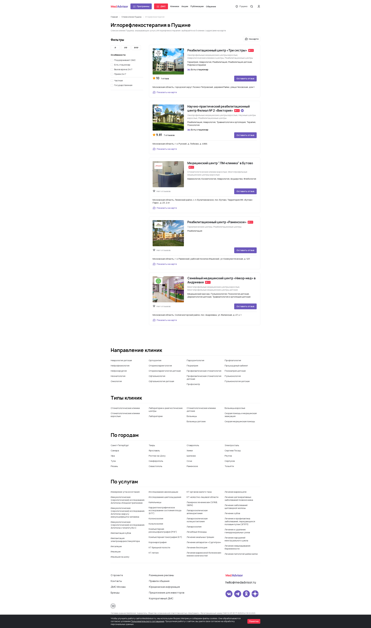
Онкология (116, 381)
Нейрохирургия (119, 370)
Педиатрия (192, 365)
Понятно (254, 621)
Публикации (197, 6)
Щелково (191, 455)
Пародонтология (195, 360)
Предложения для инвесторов (166, 592)
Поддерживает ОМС (125, 60)
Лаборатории (156, 416)
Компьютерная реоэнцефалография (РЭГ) (163, 530)
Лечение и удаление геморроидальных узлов (237, 531)
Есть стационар (122, 64)
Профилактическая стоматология (204, 370)
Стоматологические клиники (125, 408)
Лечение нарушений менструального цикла (236, 539)
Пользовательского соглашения (147, 621)
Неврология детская (121, 360)
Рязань (114, 466)
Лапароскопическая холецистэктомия (197, 520)
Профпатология (233, 360)
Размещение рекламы (161, 575)
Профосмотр (193, 384)
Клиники (174, 6)
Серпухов (230, 461)
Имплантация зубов (121, 533)
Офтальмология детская (161, 381)
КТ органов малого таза (199, 491)
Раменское (192, 466)
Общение (211, 6)
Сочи (189, 461)
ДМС (163, 6)
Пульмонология (233, 376)
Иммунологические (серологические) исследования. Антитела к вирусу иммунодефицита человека (128, 512)
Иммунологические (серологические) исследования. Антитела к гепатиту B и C (128, 525)
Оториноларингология (160, 365)
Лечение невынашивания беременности (237, 547)
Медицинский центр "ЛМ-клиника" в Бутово (220, 163)
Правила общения (159, 581)
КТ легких (154, 552)
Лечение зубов (232, 513)
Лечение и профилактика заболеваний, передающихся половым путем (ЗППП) (240, 521)
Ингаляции (116, 546)
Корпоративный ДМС (161, 598)
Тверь (152, 445)
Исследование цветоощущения (165, 497)
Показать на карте (167, 92)
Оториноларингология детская (165, 370)
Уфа (113, 455)
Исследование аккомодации (163, 491)
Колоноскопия (156, 518)
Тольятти (229, 466)
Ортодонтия (155, 360)
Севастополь (155, 466)
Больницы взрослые (235, 408)
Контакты (116, 581)
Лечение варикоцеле (236, 491)
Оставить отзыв (245, 78)
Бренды (115, 592)
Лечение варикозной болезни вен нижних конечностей (204, 554)
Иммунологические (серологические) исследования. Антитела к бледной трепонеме (128, 500)
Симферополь (156, 461)
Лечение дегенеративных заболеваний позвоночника (239, 498)
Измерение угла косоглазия (125, 491)
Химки (190, 450)
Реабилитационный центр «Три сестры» (217, 50)
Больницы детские (196, 421)
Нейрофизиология (120, 365)
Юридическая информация (164, 586)
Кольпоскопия (156, 523)
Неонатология (118, 376)
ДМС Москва (118, 586)
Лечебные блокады (197, 531)
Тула (113, 461)
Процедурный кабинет (236, 365)
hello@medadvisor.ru (240, 582)
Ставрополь (193, 445)
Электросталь (232, 445)
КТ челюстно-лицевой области (202, 497)
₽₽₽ (136, 47)
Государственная (123, 85)
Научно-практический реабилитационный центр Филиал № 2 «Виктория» (218, 108)
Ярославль (154, 450)
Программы (143, 6)
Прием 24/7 (120, 74)
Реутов (228, 455)
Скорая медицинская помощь (240, 421)
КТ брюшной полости (159, 547)
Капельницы (155, 502)
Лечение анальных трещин (200, 537)
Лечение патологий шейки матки (241, 553)
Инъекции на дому (120, 556)
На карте (254, 39)
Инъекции (116, 551)
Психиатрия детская (235, 370)
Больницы (192, 416)
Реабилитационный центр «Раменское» (217, 222)
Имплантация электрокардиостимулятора (125, 539)
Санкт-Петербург (120, 445)
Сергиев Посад (233, 450)
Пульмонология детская (237, 381)
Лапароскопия (194, 526)
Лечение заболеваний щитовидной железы (236, 506)
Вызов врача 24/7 (123, 69)
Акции (184, 6)
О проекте (117, 575)
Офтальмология (157, 376)
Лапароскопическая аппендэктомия (197, 512)
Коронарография (158, 542)
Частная (118, 80)
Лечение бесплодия (197, 547)
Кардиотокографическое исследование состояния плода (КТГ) (165, 510)
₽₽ (125, 47)
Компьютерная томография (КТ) (165, 537)
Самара (115, 450)
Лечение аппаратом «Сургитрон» (204, 542)
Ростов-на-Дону (157, 455)
